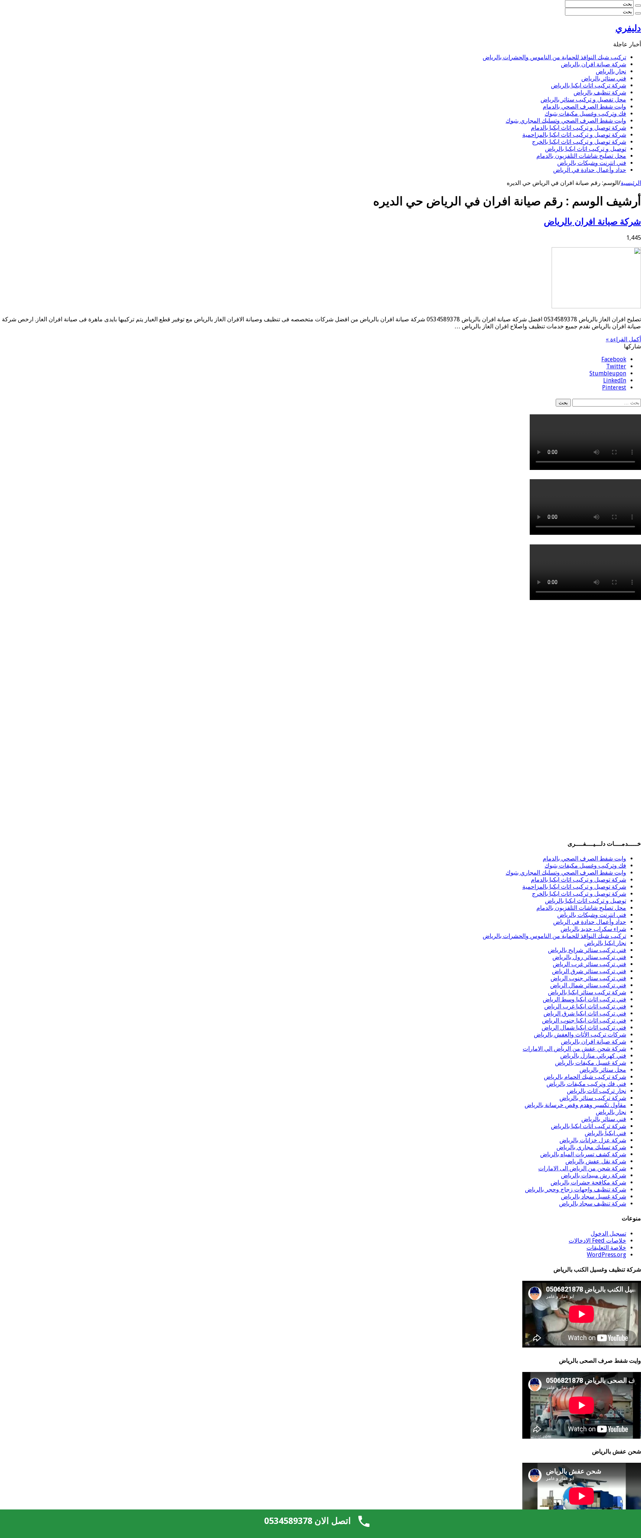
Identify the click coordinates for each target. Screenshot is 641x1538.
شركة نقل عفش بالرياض (595, 1161)
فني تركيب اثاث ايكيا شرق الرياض (584, 1013)
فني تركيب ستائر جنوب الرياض (588, 978)
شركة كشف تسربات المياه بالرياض (583, 1154)
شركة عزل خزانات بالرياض (592, 1140)
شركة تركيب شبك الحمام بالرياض (585, 1076)
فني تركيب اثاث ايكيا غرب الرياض (585, 1006)
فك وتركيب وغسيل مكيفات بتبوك (585, 113)
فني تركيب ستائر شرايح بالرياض (587, 950)
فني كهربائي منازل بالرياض (593, 1055)
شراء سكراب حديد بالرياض (593, 928)
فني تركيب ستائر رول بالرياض (589, 957)
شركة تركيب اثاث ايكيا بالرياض (588, 85)
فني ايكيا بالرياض (605, 1133)
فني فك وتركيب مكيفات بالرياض (586, 1083)
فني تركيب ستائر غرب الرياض (589, 964)
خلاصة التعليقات (606, 1247)
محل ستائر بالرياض (602, 1069)
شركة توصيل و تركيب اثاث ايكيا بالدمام (578, 127)
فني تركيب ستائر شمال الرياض (588, 985)
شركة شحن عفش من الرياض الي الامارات (574, 1048)
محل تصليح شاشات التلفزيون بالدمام (581, 155)
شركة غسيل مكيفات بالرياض (590, 1062)
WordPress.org (606, 1254)
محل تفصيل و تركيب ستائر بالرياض (583, 99)
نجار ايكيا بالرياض (605, 943)
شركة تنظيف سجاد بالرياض (592, 1203)
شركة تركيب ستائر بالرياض (592, 1097)
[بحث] (638, 5)
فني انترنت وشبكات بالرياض (591, 162)
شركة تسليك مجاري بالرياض (591, 1147)
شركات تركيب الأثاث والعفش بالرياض (580, 1034)
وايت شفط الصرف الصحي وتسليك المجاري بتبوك (566, 120)
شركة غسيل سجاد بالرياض (593, 1196)
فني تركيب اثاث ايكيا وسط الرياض (584, 999)
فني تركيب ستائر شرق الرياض (589, 971)
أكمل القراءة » (623, 339)
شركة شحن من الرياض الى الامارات (582, 1168)
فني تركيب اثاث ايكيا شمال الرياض (584, 1027)
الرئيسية (631, 182)
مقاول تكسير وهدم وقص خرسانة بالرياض (575, 1104)
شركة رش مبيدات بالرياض (593, 1175)
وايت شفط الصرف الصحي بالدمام (584, 106)
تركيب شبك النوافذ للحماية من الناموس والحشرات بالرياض (554, 57)
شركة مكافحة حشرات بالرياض (588, 1182)
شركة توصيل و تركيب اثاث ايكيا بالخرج (579, 141)
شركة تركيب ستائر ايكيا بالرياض (587, 992)
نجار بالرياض (611, 71)
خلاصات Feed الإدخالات (597, 1240)
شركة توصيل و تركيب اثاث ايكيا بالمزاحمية (574, 134)
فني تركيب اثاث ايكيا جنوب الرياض (584, 1020)
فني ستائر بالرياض (603, 78)
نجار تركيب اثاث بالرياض (596, 1090)
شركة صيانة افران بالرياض (593, 64)
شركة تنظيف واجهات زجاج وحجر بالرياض (575, 1189)
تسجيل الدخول (608, 1233)
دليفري (628, 28)
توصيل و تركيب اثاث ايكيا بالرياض (585, 148)
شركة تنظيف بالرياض (599, 92)
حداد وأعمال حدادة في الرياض (589, 169)
